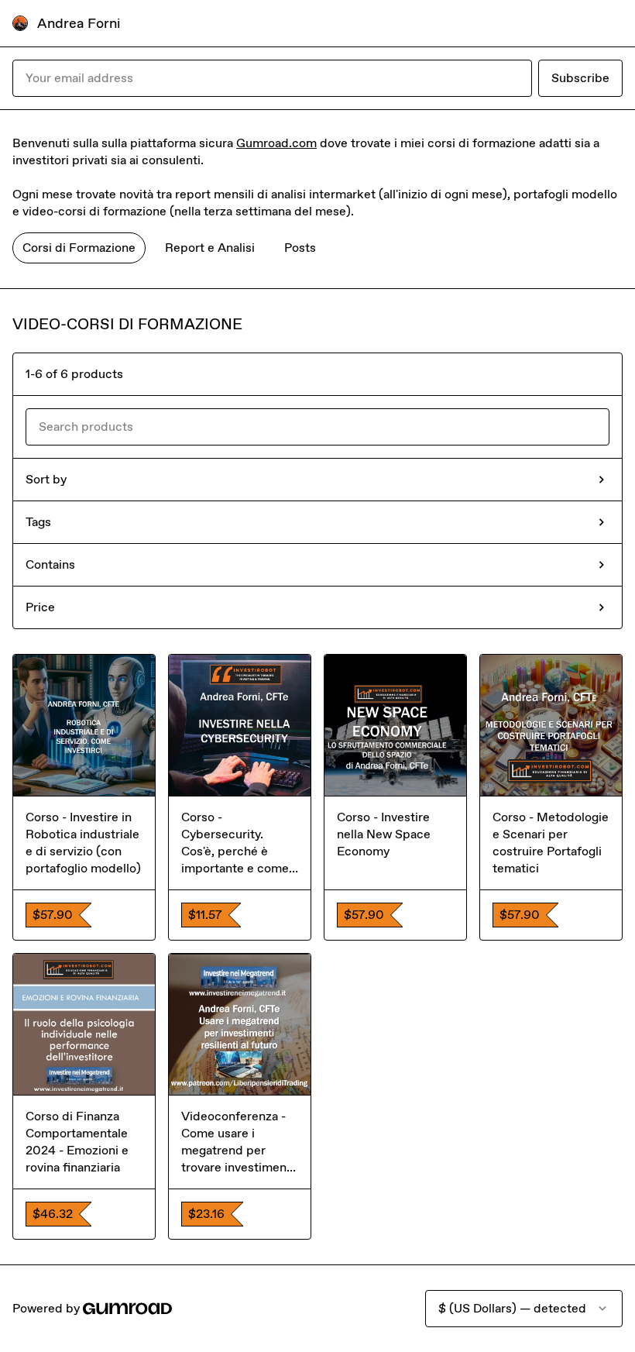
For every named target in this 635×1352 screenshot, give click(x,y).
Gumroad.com (276, 143)
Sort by (46, 479)
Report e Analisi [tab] (210, 247)
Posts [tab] (300, 247)
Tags (38, 521)
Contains (50, 564)
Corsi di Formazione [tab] (79, 247)
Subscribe (580, 78)
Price (40, 607)
